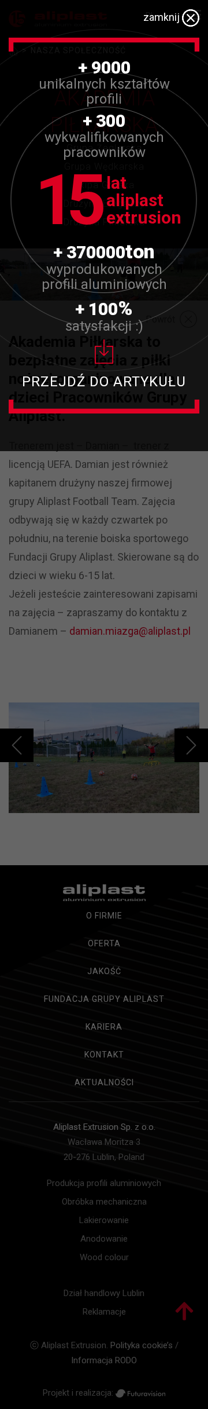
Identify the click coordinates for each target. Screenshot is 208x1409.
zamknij (162, 17)
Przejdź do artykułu (104, 382)
